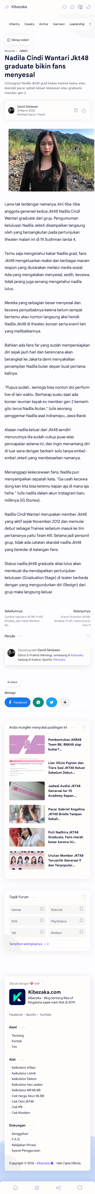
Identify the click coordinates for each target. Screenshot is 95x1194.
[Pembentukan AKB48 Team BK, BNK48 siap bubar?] (27, 744)
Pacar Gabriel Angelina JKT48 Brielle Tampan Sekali (66, 814)
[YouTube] (45, 1014)
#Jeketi (12, 682)
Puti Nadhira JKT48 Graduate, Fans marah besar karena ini (65, 837)
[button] (80, 6)
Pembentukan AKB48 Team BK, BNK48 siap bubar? (64, 744)
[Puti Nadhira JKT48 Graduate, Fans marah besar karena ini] (27, 837)
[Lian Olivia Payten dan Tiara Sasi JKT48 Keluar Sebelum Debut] (27, 768)
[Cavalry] (29, 24)
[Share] (58, 1188)
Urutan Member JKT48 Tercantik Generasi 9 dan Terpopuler (65, 860)
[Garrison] (59, 24)
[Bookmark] (72, 6)
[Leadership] (77, 24)
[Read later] (75, 110)
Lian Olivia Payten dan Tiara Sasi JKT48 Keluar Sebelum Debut (66, 768)
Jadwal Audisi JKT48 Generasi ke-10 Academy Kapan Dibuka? (64, 791)
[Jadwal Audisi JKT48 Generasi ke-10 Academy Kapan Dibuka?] (27, 791)
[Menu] (37, 1188)
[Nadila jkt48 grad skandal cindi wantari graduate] (51, 160)
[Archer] (43, 24)
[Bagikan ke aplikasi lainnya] (65, 702)
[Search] (64, 6)
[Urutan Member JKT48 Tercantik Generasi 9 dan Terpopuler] (27, 860)
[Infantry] (14, 24)
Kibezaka (19, 7)
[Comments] (80, 1188)
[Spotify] (31, 1014)
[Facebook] (16, 1014)
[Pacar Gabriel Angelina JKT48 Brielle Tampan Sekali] (27, 814)
